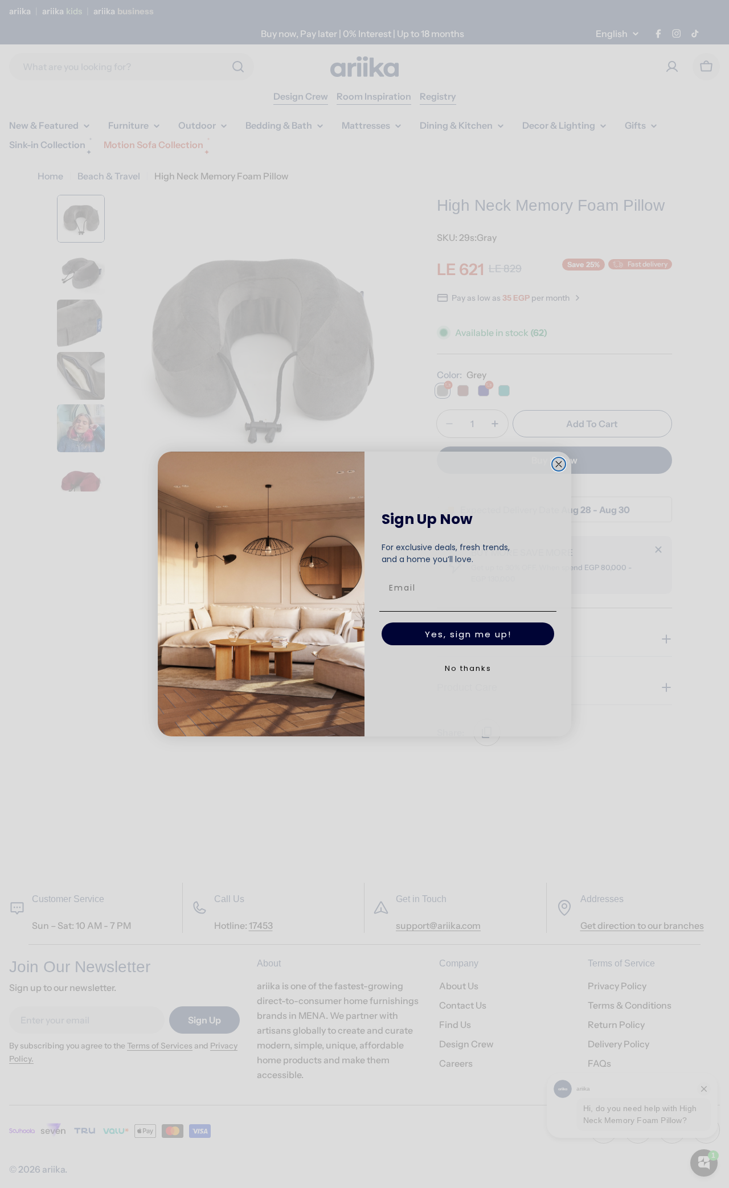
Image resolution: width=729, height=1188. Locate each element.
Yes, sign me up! (468, 634)
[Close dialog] (559, 464)
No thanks (468, 668)
